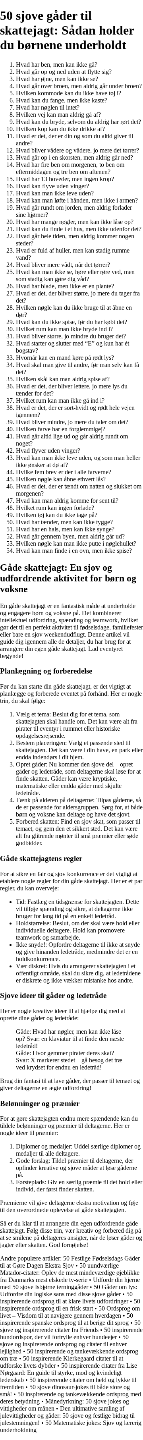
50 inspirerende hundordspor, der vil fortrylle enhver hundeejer (71, 1333)
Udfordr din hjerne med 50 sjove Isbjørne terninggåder (70, 1283)
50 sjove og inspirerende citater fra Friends (70, 1326)
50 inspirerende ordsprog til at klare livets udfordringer (66, 1298)
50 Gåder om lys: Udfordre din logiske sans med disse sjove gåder (68, 1290)
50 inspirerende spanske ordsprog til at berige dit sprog (66, 1319)
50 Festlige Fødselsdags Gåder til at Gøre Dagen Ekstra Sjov (70, 1262)
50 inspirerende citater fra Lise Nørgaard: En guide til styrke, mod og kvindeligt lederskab (68, 1372)
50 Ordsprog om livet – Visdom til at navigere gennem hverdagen (70, 1312)
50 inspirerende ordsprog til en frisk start (70, 1305)
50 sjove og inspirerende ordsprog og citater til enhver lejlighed (64, 1344)
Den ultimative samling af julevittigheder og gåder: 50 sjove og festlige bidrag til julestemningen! (67, 1415)
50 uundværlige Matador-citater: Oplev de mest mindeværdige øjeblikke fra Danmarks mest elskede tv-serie (69, 1272)
